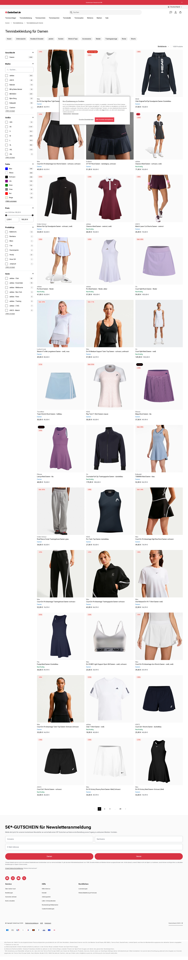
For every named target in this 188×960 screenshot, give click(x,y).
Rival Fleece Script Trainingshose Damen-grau (53, 539)
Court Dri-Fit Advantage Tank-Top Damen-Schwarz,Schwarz (58, 727)
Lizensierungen (83, 889)
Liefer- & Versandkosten (49, 901)
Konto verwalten (10, 901)
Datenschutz (67, 113)
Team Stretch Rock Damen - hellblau (49, 414)
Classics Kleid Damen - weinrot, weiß (99, 226)
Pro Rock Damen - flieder (45, 289)
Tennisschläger (10, 18)
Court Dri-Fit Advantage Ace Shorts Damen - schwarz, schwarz (59, 164)
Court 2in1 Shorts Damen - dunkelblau (148, 727)
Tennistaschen (54, 18)
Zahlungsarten (46, 897)
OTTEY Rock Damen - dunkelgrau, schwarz (101, 164)
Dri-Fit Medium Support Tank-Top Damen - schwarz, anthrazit (107, 351)
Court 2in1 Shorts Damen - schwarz (49, 789)
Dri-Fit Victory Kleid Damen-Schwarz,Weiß (149, 789)
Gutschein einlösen (11, 897)
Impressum (48, 923)
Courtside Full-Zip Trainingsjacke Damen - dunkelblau (104, 476)
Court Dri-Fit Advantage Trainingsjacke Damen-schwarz (105, 602)
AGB (41, 923)
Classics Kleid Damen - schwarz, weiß (148, 164)
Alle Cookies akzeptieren (104, 119)
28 (120, 809)
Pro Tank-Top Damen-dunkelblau (97, 539)
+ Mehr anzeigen (10, 111)
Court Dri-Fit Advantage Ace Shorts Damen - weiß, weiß (154, 664)
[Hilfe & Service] (170, 12)
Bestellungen (9, 893)
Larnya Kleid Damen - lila (45, 476)
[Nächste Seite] (125, 809)
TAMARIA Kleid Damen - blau (145, 476)
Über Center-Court (10, 889)
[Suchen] (71, 12)
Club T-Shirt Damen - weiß (95, 727)
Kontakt (44, 893)
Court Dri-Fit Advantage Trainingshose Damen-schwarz (56, 602)
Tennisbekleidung (26, 18)
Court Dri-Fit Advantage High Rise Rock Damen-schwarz (154, 539)
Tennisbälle (67, 18)
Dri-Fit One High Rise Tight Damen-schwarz (52, 101)
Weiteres (90, 18)
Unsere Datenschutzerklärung (14, 868)
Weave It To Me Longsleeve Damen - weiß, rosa (53, 351)
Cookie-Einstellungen (48, 909)
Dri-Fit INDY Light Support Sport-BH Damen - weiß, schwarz (106, 664)
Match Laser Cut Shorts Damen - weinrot (149, 226)
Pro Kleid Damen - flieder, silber (96, 289)
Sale (106, 18)
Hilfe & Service (46, 889)
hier (103, 110)
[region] (94, 110)
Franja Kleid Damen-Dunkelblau (47, 664)
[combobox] (105, 12)
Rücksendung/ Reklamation (50, 905)
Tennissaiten (79, 18)
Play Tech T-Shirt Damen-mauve (97, 414)
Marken (99, 18)
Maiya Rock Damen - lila (143, 414)
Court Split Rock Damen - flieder (146, 289)
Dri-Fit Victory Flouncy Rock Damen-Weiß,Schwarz (103, 789)
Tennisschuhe (40, 18)
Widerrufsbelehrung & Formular (88, 893)
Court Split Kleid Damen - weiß (145, 351)
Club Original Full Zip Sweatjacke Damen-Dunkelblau (153, 101)
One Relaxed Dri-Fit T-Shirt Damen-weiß (149, 602)
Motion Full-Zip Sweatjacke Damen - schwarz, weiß (54, 226)
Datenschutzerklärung (31, 923)
